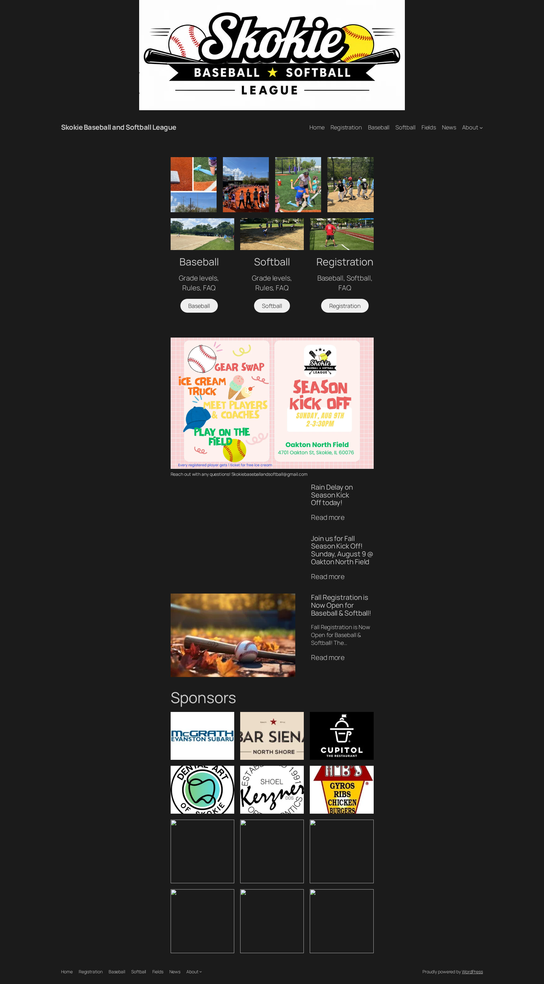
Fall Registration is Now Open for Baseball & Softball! (341, 605)
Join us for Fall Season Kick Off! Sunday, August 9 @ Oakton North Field (342, 550)
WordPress (472, 972)
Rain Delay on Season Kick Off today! (332, 495)
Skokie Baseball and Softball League (118, 127)
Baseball (199, 306)
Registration (345, 306)
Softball (272, 306)
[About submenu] (481, 127)
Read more (328, 517)
